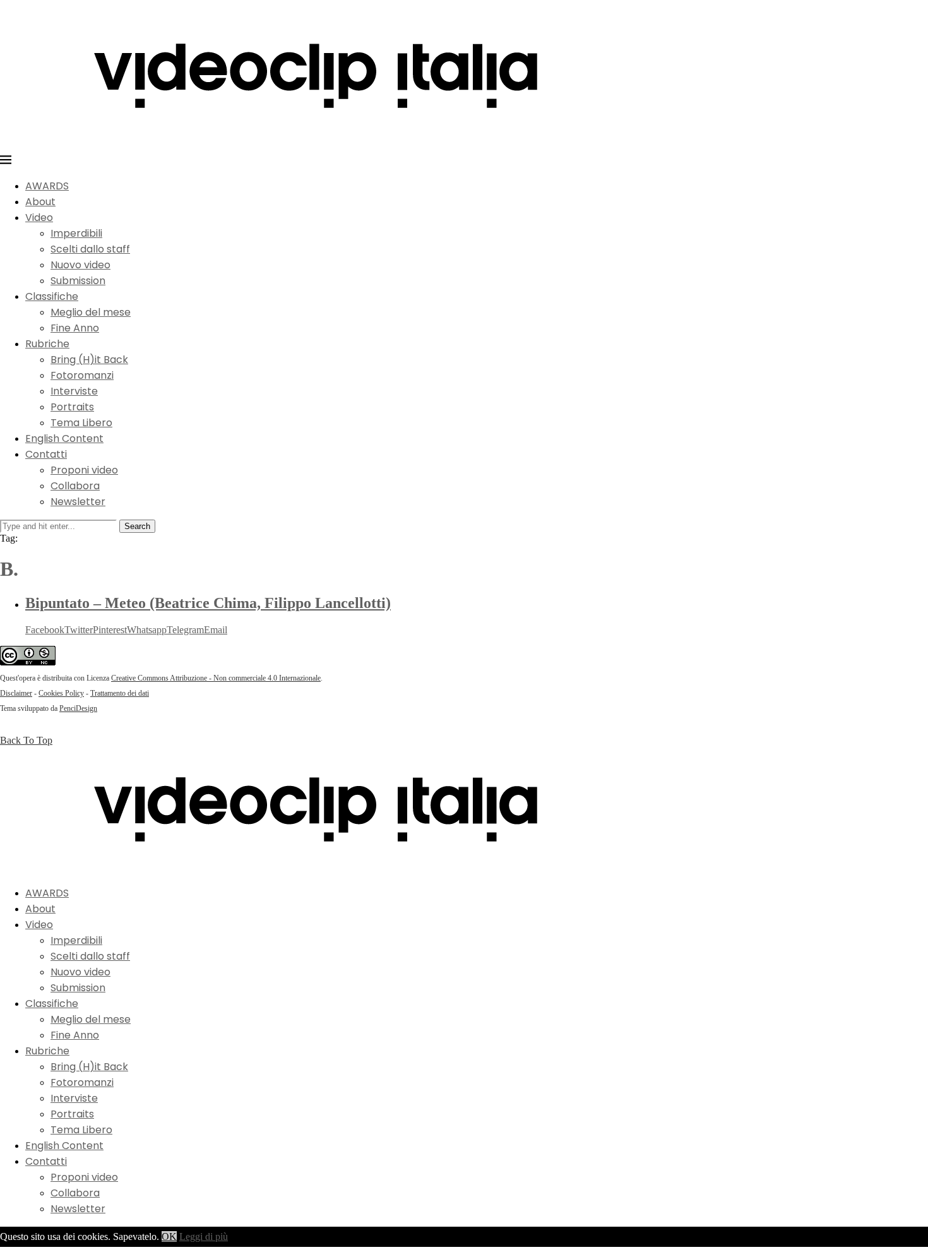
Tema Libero (81, 422)
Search (137, 526)
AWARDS (47, 186)
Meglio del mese (91, 312)
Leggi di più (203, 1236)
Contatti (46, 454)
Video (39, 217)
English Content (64, 438)
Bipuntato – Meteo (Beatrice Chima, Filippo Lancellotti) (208, 603)
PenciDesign (78, 708)
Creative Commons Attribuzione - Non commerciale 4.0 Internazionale (216, 678)
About (40, 201)
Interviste (74, 391)
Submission (78, 280)
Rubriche (47, 344)
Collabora (75, 486)
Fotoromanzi (82, 375)
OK (169, 1236)
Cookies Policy (61, 693)
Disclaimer (16, 693)
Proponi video (84, 470)
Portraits (72, 407)
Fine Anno (75, 328)
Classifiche (51, 296)
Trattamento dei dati (119, 693)
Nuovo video (80, 265)
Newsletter (78, 501)
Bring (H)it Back (89, 359)
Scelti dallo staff (90, 249)
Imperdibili (76, 233)
